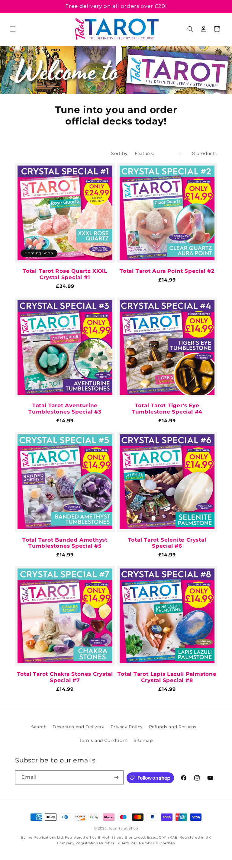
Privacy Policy (127, 727)
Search (39, 727)
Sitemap (143, 740)
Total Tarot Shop (123, 828)
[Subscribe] (116, 777)
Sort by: (119, 153)
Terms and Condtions (103, 740)
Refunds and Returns (172, 727)
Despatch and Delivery (79, 727)
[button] (12, 29)
